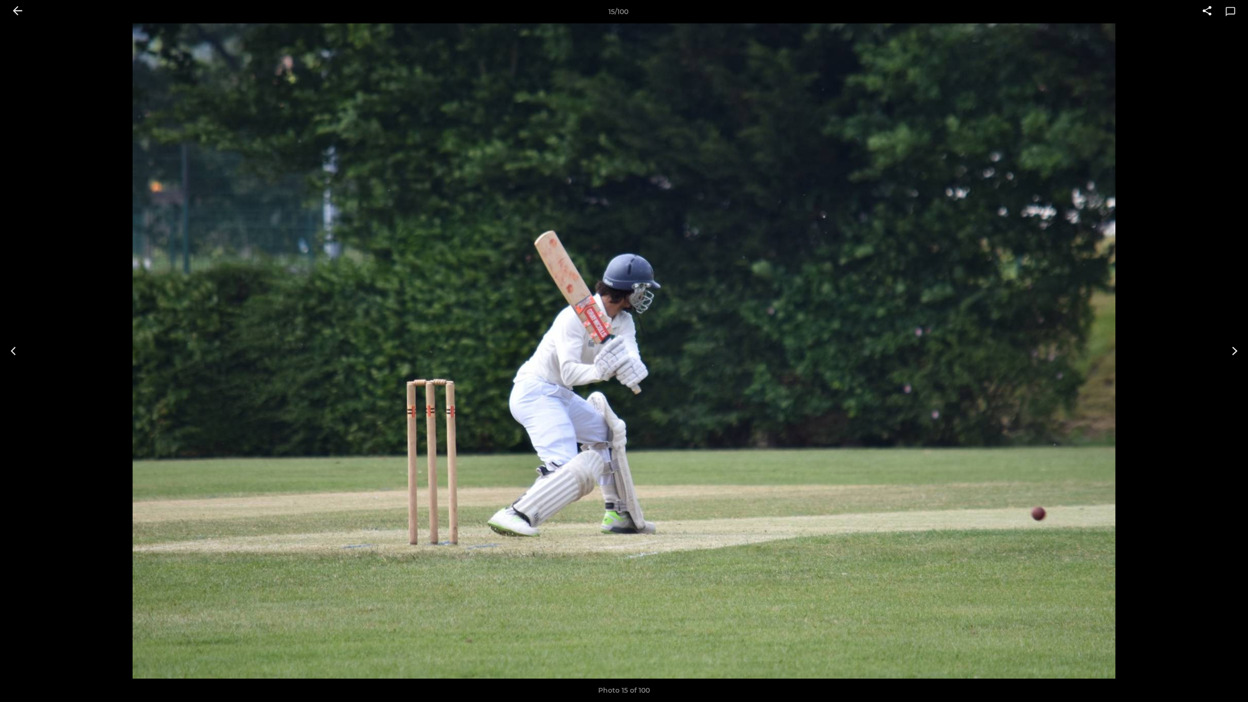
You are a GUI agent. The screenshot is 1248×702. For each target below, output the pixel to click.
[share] (1207, 12)
